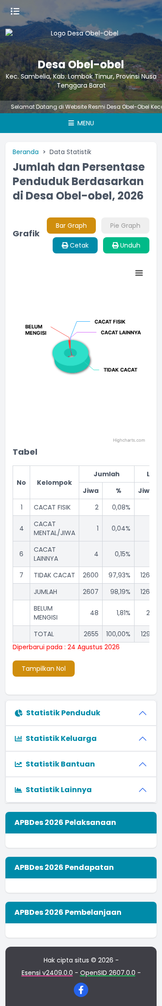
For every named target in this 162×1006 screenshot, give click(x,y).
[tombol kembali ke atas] (144, 988)
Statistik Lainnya (59, 789)
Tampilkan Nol (44, 668)
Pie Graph (125, 225)
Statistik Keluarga (61, 738)
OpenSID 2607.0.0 (107, 972)
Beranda (26, 151)
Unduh (129, 245)
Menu (85, 123)
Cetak (78, 245)
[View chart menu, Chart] (139, 273)
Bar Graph (71, 225)
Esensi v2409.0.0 (47, 972)
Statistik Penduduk (63, 713)
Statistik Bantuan (60, 764)
